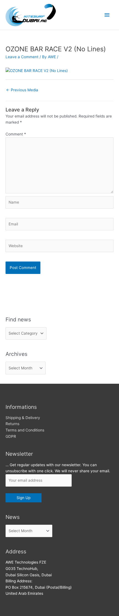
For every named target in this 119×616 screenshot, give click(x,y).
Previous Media (22, 90)
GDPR (11, 436)
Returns (12, 424)
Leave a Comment (22, 57)
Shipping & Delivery (23, 417)
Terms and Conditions (25, 430)
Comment (16, 134)
